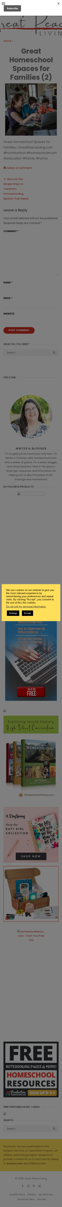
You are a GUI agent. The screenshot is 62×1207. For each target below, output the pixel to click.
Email (7, 298)
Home (7, 41)
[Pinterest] (33, 1186)
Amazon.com (15, 1163)
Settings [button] (13, 616)
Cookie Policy (17, 1194)
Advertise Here (26, 1199)
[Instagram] (28, 1186)
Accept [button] (27, 616)
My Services (46, 1194)
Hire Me (41, 1199)
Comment (11, 231)
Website (8, 313)
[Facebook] (22, 1186)
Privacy (32, 1194)
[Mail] (39, 1186)
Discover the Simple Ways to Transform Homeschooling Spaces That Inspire (16, 188)
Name (7, 282)
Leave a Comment (19, 168)
